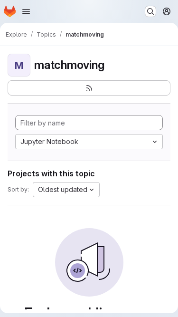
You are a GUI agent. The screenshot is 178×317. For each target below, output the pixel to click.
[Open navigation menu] (26, 11)
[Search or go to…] (150, 11)
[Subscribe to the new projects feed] (89, 88)
